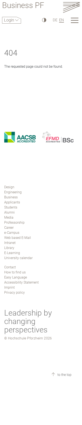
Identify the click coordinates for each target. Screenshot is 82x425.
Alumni (9, 212)
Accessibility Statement (21, 282)
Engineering (13, 192)
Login (9, 20)
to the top (64, 375)
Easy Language (15, 277)
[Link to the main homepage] (71, 7)
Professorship (14, 223)
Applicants (12, 202)
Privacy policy (14, 293)
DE (55, 20)
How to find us (15, 272)
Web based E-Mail (17, 238)
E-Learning (12, 253)
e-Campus (11, 233)
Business (11, 197)
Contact (10, 267)
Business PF (23, 6)
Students (10, 207)
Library (9, 248)
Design (9, 187)
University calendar (18, 258)
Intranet (10, 243)
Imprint (9, 287)
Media (8, 217)
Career (9, 228)
